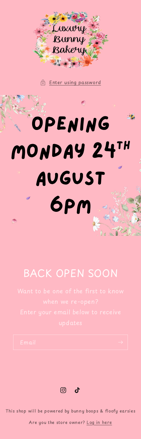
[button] (70, 82)
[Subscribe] (120, 342)
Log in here (99, 422)
